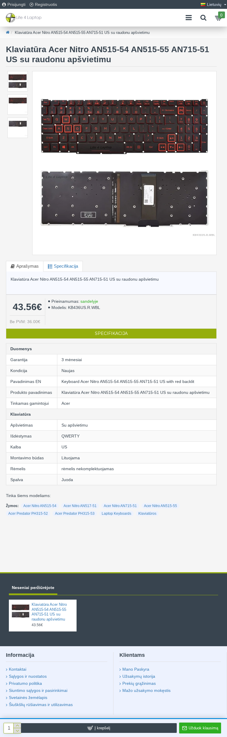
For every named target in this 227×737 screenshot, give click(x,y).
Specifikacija (66, 266)
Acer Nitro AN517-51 (80, 506)
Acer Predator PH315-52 (28, 513)
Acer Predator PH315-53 (75, 513)
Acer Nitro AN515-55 (160, 506)
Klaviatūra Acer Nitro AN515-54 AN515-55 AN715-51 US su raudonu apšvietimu (49, 612)
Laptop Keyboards (116, 513)
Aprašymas (27, 266)
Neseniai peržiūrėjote (33, 587)
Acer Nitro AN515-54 (39, 506)
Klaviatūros (147, 513)
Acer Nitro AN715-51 (120, 506)
